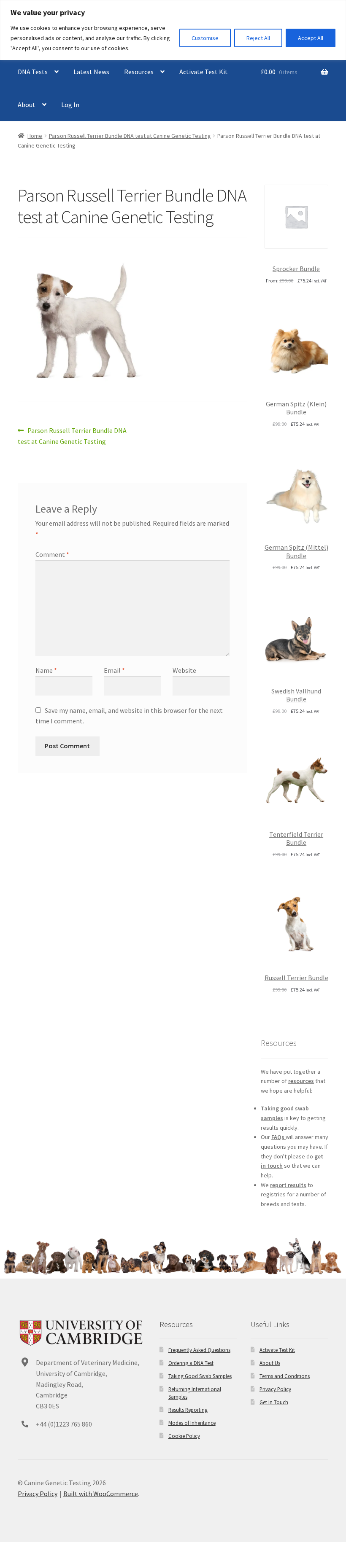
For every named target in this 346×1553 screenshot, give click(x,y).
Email (114, 670)
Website (184, 670)
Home (34, 136)
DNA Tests (33, 71)
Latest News (91, 71)
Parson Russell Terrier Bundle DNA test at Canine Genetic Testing (130, 136)
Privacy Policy (275, 1389)
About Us (270, 1363)
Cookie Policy (184, 1435)
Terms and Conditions (285, 1376)
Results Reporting (188, 1409)
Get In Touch (274, 1402)
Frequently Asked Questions (199, 1349)
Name (46, 670)
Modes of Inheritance (192, 1422)
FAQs (278, 1137)
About (26, 104)
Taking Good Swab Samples (200, 1376)
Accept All (310, 38)
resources (301, 1081)
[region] (173, 30)
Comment (52, 554)
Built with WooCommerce (100, 1493)
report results (288, 1185)
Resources (139, 71)
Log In (70, 104)
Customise (205, 38)
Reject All (258, 38)
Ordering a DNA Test (191, 1363)
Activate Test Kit (203, 71)
